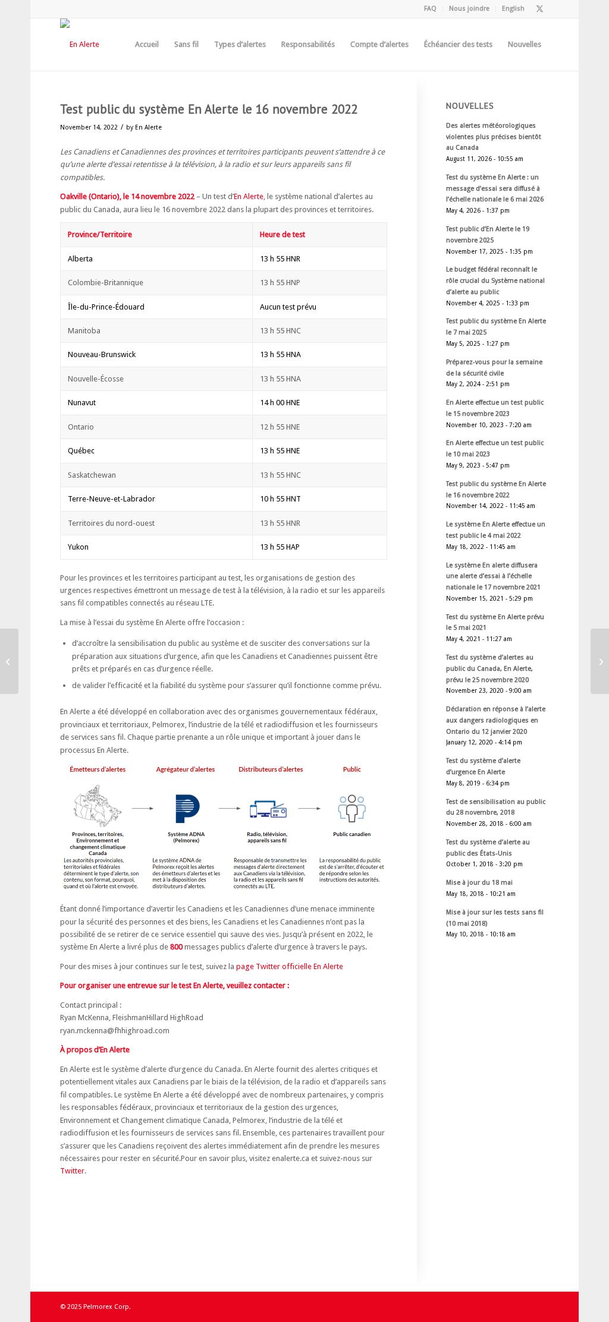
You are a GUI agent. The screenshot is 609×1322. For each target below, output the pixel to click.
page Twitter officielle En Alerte (289, 966)
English (513, 8)
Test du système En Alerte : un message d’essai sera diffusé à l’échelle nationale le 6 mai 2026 (495, 188)
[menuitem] (430, 9)
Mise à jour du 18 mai (479, 882)
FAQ (430, 8)
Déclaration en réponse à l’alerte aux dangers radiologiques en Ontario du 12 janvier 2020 (495, 720)
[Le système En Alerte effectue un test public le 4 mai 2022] (9, 661)
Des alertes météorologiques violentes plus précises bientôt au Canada (493, 137)
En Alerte (148, 127)
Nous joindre (469, 8)
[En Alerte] (79, 44)
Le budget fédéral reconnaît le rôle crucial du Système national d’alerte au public (495, 281)
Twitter (72, 1170)
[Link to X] (540, 9)
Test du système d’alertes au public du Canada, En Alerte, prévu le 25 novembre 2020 (489, 669)
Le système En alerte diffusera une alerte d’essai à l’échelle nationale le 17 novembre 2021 (493, 576)
